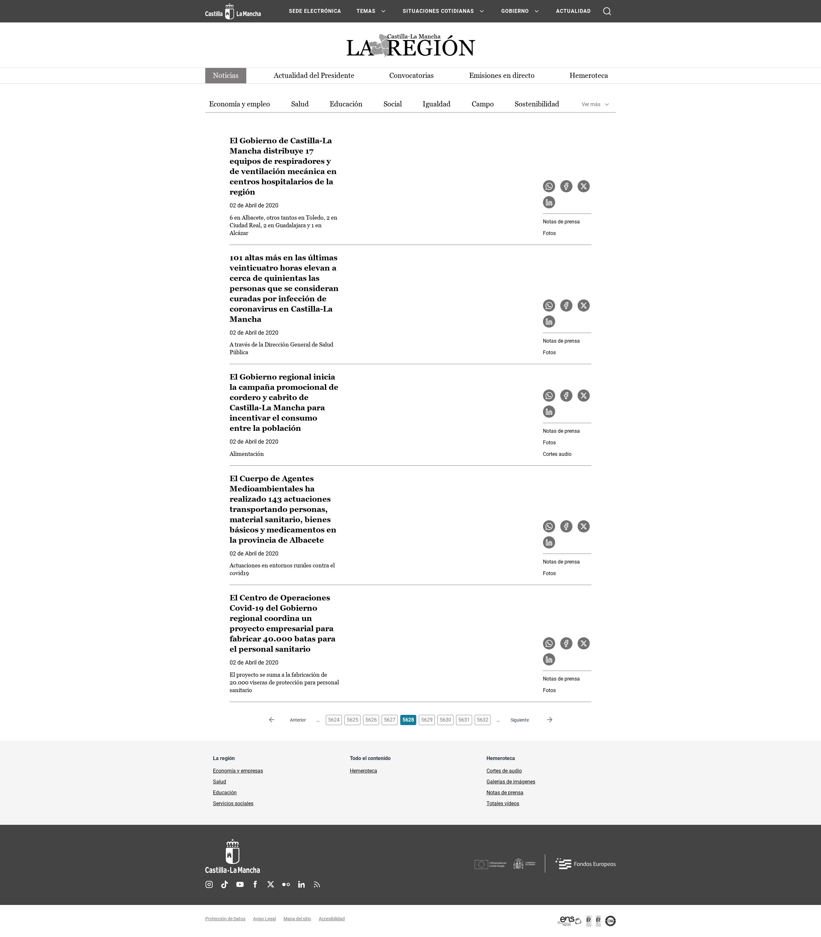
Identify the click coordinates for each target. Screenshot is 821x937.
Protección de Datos (225, 918)
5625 (352, 720)
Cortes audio (557, 454)
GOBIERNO (515, 11)
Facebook (255, 884)
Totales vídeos (503, 803)
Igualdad (437, 104)
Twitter (270, 884)
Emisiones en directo (502, 75)
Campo (483, 104)
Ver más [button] (591, 104)
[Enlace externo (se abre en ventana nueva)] (586, 921)
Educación (346, 104)
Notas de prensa (561, 222)
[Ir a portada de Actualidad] (410, 47)
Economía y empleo (239, 104)
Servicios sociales (233, 803)
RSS (317, 884)
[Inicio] (292, 856)
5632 (482, 720)
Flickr (286, 884)
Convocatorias (411, 75)
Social (393, 104)
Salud (300, 104)
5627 (389, 720)
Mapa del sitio (297, 918)
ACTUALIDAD (573, 11)
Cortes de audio (504, 771)
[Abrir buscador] (607, 11)
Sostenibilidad (537, 104)
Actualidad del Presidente (314, 75)
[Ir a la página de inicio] (233, 11)
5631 (464, 720)
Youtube (240, 884)
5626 (371, 720)
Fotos (549, 233)
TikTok (224, 884)
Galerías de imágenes (511, 782)
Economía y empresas (238, 771)
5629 (427, 720)
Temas (366, 11)
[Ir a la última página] (545, 720)
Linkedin (301, 884)
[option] (239, 104)
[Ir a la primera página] (277, 720)
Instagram (209, 884)
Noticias (226, 75)
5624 (334, 720)
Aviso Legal (264, 918)
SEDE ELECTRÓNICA (315, 11)
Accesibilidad (332, 918)
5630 (445, 720)
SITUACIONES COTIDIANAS (438, 11)
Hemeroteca (589, 75)
